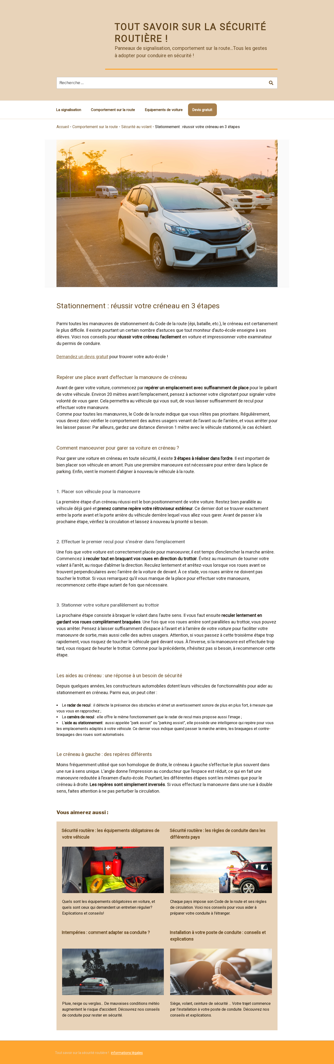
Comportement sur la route (113, 110)
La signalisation (68, 110)
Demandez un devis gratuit (82, 356)
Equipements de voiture (164, 110)
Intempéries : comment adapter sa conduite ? (106, 932)
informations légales (127, 1053)
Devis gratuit (202, 110)
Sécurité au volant (136, 126)
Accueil (62, 126)
